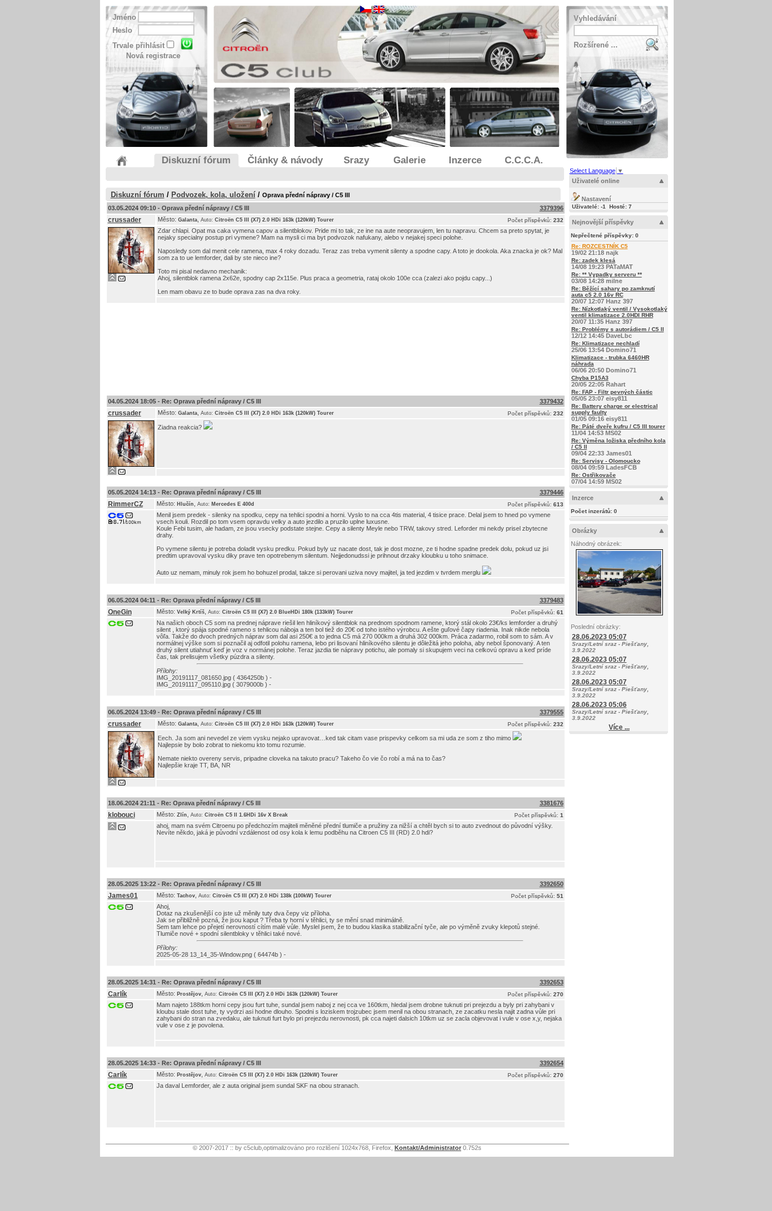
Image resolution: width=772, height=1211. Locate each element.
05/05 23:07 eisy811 (612, 395)
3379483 (551, 600)
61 (560, 612)
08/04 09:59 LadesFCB (605, 464)
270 (558, 994)
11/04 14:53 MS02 (618, 429)
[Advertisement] (336, 347)
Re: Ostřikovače (593, 475)
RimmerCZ (125, 504)
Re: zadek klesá (593, 260)
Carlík (117, 994)
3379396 (551, 208)
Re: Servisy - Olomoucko (605, 461)
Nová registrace (153, 55)
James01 (123, 896)
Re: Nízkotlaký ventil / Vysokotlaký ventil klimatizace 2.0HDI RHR (619, 312)
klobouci (121, 815)
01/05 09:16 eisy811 (614, 412)
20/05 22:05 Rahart (598, 381)
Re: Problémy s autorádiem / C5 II (617, 329)
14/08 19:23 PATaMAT (602, 263)
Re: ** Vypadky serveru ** (606, 274)
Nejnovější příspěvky (603, 222)
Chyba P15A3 (590, 378)
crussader (124, 220)
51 (560, 896)
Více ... (619, 727)
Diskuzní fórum (137, 194)
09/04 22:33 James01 (618, 447)
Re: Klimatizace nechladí (605, 343)
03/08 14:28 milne (606, 277)
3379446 (551, 492)
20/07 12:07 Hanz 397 (613, 295)
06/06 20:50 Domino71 (610, 364)
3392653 (551, 982)
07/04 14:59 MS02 (596, 478)
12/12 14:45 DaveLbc (617, 332)
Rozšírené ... (596, 45)
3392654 (551, 1063)
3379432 (551, 401)
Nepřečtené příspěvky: (605, 235)
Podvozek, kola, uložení (213, 194)
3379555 (551, 712)
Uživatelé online (595, 180)
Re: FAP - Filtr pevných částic (612, 392)
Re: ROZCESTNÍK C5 (599, 246)
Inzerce (582, 497)
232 (558, 220)
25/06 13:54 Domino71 (605, 346)
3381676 (551, 803)
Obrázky (584, 530)
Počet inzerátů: (594, 511)
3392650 (551, 883)
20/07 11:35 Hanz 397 (619, 315)
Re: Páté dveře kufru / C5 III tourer (618, 426)
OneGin (120, 612)
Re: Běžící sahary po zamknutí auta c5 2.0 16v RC (613, 291)
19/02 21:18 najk (599, 249)
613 (558, 504)
